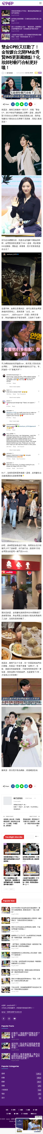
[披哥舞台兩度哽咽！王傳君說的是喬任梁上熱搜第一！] (6, 21)
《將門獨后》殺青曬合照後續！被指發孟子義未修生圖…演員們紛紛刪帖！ (26, 945)
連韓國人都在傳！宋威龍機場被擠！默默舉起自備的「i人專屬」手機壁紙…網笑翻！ (12, 822)
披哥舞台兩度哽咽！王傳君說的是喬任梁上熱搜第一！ (26, 20)
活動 (17, 1113)
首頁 (7, 1110)
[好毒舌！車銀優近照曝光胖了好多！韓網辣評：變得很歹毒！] (6, 1035)
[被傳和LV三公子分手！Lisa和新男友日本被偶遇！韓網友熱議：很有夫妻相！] (6, 938)
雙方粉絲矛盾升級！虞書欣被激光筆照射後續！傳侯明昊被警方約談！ (25, 971)
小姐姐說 (5, 1090)
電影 (3, 1094)
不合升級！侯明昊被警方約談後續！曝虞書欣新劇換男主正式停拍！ (26, 962)
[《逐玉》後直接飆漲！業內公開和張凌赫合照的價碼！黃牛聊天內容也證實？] (6, 1056)
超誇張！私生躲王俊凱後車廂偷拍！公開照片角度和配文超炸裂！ (25, 1045)
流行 (3, 1098)
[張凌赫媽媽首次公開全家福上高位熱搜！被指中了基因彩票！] (6, 955)
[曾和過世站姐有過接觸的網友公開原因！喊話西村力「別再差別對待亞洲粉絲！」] (6, 920)
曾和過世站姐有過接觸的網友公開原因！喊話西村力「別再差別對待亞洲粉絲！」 (26, 919)
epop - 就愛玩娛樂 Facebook (12, 1012)
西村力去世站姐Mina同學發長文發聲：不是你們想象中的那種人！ (25, 928)
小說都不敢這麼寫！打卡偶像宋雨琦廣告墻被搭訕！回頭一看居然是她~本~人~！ (26, 36)
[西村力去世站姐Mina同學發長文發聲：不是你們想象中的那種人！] (6, 929)
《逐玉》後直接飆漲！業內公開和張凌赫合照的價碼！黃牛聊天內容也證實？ (25, 1056)
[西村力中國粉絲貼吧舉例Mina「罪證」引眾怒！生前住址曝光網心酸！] (6, 981)
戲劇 (36, 72)
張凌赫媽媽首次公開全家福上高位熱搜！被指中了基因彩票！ (26, 954)
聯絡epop (33, 1113)
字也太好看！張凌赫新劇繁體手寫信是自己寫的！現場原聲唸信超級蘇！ (26, 988)
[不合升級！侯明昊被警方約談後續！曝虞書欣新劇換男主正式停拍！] (6, 963)
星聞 (40, 72)
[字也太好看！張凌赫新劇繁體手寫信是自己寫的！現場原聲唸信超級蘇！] (6, 989)
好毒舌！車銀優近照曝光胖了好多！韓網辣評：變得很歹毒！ (25, 1035)
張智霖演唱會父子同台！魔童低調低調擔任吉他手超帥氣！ (26, 12)
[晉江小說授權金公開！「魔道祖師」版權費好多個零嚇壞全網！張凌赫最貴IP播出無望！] (6, 29)
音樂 (3, 1086)
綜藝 (24, 844)
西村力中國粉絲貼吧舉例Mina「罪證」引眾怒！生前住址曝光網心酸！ (25, 980)
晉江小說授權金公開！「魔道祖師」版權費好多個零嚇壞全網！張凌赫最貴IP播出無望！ (26, 28)
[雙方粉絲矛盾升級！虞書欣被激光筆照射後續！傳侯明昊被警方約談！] (6, 972)
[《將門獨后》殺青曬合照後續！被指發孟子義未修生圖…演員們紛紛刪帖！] (6, 946)
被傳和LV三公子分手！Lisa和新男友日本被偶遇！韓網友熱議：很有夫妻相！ (26, 936)
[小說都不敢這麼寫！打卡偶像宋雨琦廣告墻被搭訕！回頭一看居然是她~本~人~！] (6, 37)
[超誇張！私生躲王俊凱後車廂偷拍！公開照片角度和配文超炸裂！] (6, 1046)
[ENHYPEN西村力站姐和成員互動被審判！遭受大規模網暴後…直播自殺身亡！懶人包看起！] (6, 910)
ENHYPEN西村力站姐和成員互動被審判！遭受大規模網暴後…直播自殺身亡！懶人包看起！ (25, 910)
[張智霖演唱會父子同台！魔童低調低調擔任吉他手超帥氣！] (6, 13)
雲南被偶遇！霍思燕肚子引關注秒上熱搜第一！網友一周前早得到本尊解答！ (31, 822)
